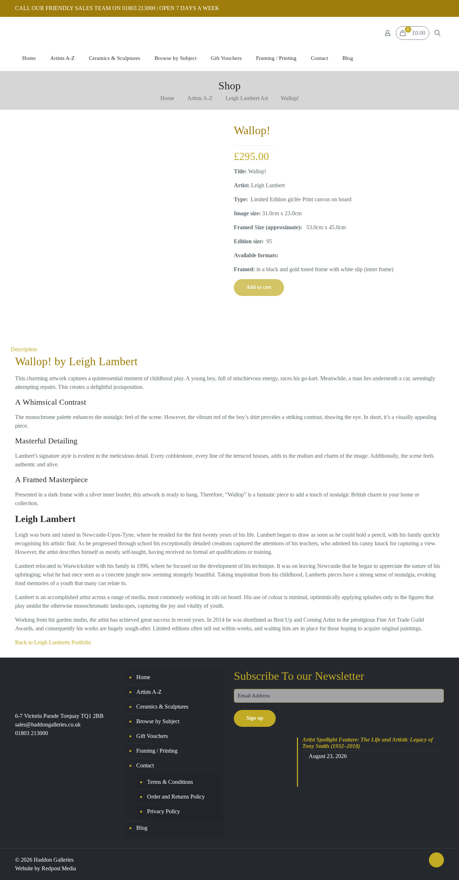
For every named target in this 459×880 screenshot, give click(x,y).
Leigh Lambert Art (247, 98)
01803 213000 (31, 733)
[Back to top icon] (436, 859)
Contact (145, 765)
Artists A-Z (200, 98)
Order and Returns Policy (176, 797)
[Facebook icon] (431, 8)
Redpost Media (59, 868)
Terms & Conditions (170, 782)
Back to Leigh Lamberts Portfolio (53, 642)
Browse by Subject (157, 721)
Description (24, 349)
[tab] (229, 349)
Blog (141, 828)
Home (167, 98)
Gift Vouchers (152, 736)
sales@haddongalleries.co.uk (48, 724)
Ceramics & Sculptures (162, 706)
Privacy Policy (163, 811)
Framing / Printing (157, 751)
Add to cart (258, 287)
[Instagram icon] (440, 8)
